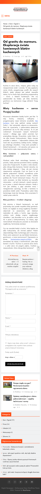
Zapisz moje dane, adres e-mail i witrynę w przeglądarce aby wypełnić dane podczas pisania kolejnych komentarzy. (20, 345)
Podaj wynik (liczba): (12, 352)
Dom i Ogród (8, 36)
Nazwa (8, 318)
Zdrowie (5, 436)
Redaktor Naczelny (21, 405)
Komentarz (9, 293)
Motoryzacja (6, 432)
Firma (4, 424)
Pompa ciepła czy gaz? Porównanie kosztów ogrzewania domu (22, 386)
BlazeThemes (26, 490)
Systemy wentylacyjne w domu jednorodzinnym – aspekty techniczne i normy (24, 399)
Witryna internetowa (12, 335)
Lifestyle (5, 428)
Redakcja (7, 56)
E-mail (8, 326)
